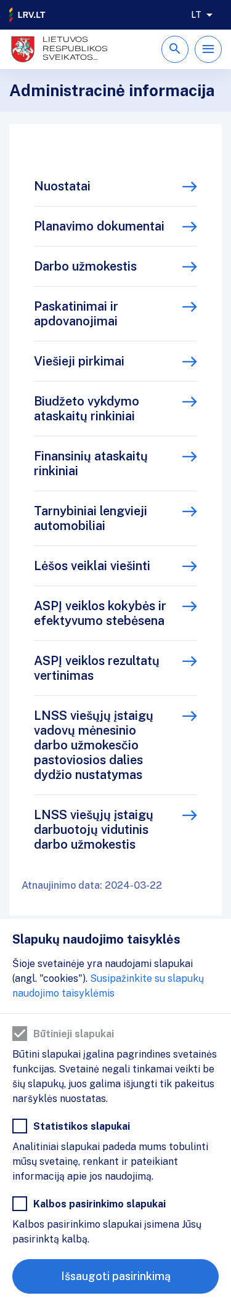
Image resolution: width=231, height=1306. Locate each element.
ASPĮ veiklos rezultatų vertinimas (97, 668)
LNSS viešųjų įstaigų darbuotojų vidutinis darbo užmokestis (93, 829)
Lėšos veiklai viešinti (92, 565)
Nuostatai (62, 186)
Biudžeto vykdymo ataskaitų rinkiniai (86, 408)
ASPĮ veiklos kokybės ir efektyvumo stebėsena (100, 613)
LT (196, 15)
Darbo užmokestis (85, 266)
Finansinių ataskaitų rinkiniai (91, 463)
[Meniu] (208, 49)
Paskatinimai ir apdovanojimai (76, 314)
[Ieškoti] (174, 49)
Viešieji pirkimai (79, 361)
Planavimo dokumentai (99, 226)
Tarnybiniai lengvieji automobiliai (90, 518)
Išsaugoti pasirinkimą (116, 1276)
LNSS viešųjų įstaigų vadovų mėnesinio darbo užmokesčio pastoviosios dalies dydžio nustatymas (93, 745)
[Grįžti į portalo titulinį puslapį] (27, 15)
